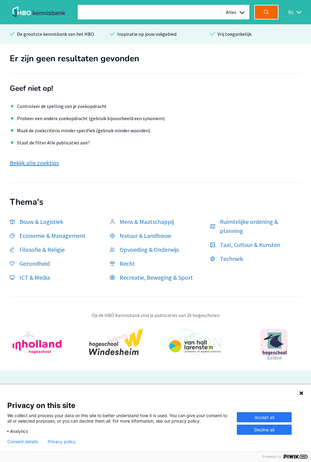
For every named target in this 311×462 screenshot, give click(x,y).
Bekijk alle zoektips (34, 163)
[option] (155, 346)
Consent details (22, 441)
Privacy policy (62, 441)
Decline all (264, 429)
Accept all (264, 417)
